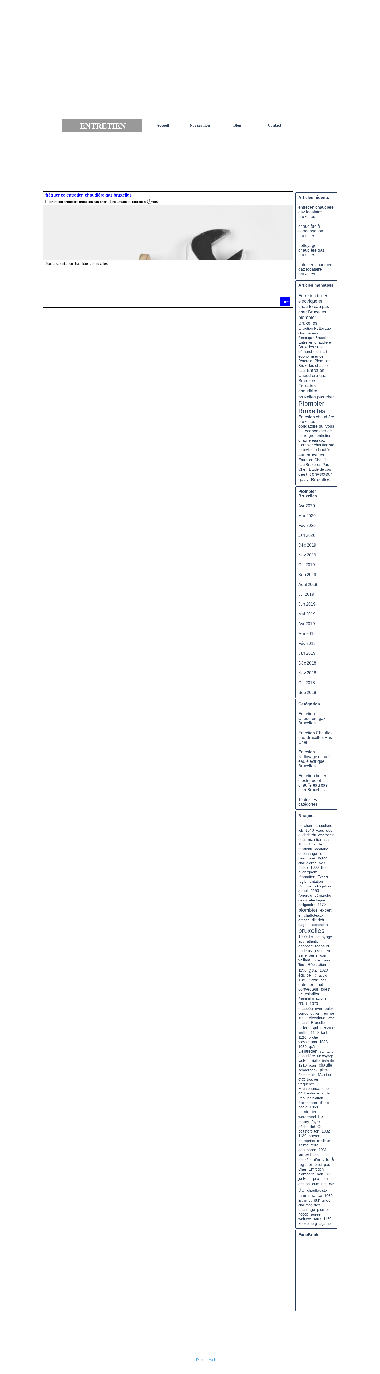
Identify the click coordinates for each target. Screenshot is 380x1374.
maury (303, 1122)
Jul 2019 (306, 594)
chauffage (306, 1209)
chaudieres (307, 863)
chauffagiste (317, 1190)
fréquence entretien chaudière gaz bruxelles (88, 195)
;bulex (303, 867)
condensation (309, 1013)
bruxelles (311, 930)
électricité (306, 998)
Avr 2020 (306, 506)
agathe (325, 1223)
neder (318, 1154)
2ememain (307, 1075)
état (301, 1079)
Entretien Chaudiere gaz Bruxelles (312, 375)
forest (325, 989)
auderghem (307, 872)
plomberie (306, 1174)
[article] (168, 249)
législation (315, 1098)
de (301, 1190)
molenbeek (321, 960)
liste (324, 867)
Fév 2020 (307, 525)
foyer (315, 1122)
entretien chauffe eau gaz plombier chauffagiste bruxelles (316, 442)
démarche (323, 895)
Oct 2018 (306, 683)
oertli (313, 955)
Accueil (163, 125)
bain (328, 1174)
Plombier (305, 886)
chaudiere (324, 825)
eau (301, 1093)
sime (302, 955)
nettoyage (323, 936)
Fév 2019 (307, 643)
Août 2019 (307, 584)
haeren (314, 1136)
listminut (305, 1200)
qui (315, 1028)
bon (320, 1174)
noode (303, 1214)
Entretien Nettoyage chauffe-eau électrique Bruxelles (314, 333)
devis (302, 900)
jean (322, 955)
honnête (305, 1160)
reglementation (310, 881)
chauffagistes (309, 1205)
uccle (323, 975)
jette (331, 1018)
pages (303, 925)
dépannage (307, 853)
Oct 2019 (306, 565)
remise (328, 1013)
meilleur (323, 1140)
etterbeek (326, 835)
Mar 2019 (307, 633)
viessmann (307, 1042)
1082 (326, 1131)
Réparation (317, 965)
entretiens (315, 1093)
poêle (302, 1107)
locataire (321, 849)
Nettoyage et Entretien (129, 202)
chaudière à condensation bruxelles (310, 231)
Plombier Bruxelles (311, 407)
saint (328, 839)
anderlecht (307, 835)
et (299, 915)
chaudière (306, 1056)
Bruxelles (319, 1023)
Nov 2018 (307, 673)
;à (314, 975)
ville (326, 1160)
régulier (305, 1164)
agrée (323, 858)
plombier (307, 910)
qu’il (312, 1046)
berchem (305, 826)
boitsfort (305, 1131)
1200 (302, 937)
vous (320, 830)
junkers (304, 1178)
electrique (317, 1018)
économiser (307, 1102)
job (300, 830)
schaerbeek (307, 1070)
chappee (305, 946)
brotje (313, 1037)
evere (313, 980)
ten (316, 1131)
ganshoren (307, 1150)
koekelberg (307, 1223)
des (329, 830)
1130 (302, 1136)
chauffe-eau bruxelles (315, 452)
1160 (327, 1219)
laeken (303, 1061)
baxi (318, 1164)
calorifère (312, 994)
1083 (323, 1042)
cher (326, 1088)
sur (317, 1200)
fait (331, 1184)
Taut (301, 965)
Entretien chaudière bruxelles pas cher (78, 202)
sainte (303, 1145)
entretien (306, 984)
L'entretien (307, 1051)
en (328, 950)
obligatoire (306, 905)
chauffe (325, 1065)
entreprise (306, 1140)
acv (301, 941)
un (300, 994)
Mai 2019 (306, 614)
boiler (302, 1027)
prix (316, 1178)
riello (316, 1061)
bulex (329, 1009)
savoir (321, 998)
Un (327, 1093)
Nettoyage (325, 1056)
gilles (326, 1200)
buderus (305, 951)
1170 (322, 905)
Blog (237, 125)
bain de (328, 1061)
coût (302, 839)
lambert (304, 1154)
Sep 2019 (307, 574)
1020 (324, 970)
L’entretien (307, 1111)
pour (312, 1065)
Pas (301, 1098)
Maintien (325, 1075)
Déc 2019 (307, 545)
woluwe (304, 1219)
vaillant (304, 960)
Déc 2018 (307, 663)
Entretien (316, 1169)
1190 (302, 970)
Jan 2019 (306, 653)
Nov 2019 (307, 555)
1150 (315, 891)
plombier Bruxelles (307, 320)
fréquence (306, 1084)
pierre (324, 1070)
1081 (322, 1150)
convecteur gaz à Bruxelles (315, 477)
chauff (303, 1023)
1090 (302, 1018)
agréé (316, 1214)
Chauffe (315, 844)
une (325, 1178)
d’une (324, 1102)
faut (320, 984)
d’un (302, 1003)
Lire (285, 301)
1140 (315, 1033)
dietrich (318, 920)
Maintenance (309, 1088)
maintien (315, 839)
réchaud (322, 946)
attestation (319, 925)
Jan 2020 (306, 535)
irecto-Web (207, 1359)
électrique (317, 900)
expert (325, 910)
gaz (313, 970)
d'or (317, 1160)
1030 (302, 844)
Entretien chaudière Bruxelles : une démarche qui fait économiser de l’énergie (314, 351)
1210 (302, 1065)
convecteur (308, 989)
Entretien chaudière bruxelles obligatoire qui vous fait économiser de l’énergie (316, 426)
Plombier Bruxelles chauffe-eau (314, 366)
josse (318, 951)
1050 (302, 1047)
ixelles (303, 1033)
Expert (322, 877)
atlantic (313, 941)
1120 (302, 1037)
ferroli (315, 1145)
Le (320, 1116)
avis (322, 863)
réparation (306, 877)
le (320, 853)
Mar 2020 (307, 516)
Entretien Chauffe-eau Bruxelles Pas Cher (313, 464)
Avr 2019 (306, 624)
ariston (304, 1184)
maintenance (310, 1195)
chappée (305, 1009)
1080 (328, 1196)
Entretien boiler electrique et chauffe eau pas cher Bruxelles (313, 303)
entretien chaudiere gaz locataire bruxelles (316, 212)
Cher (302, 1169)
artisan (303, 920)
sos (323, 980)
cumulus (319, 1184)
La (311, 936)
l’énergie (305, 895)
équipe (304, 975)
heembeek (307, 858)
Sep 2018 (307, 692)
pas (327, 1164)
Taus (317, 1219)
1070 (314, 1004)
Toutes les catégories (307, 801)
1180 (302, 980)
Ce (319, 1126)
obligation (323, 886)
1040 (310, 830)
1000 (314, 867)
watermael (307, 1117)
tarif (324, 1032)
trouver (312, 1079)
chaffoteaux (313, 915)
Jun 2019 (306, 604)
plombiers (325, 1209)
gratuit (303, 891)
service (327, 1027)
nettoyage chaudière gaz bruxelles (311, 250)
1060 (314, 1107)
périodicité (306, 1126)
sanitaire (327, 1051)
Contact (274, 125)
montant (305, 849)
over (318, 1009)
